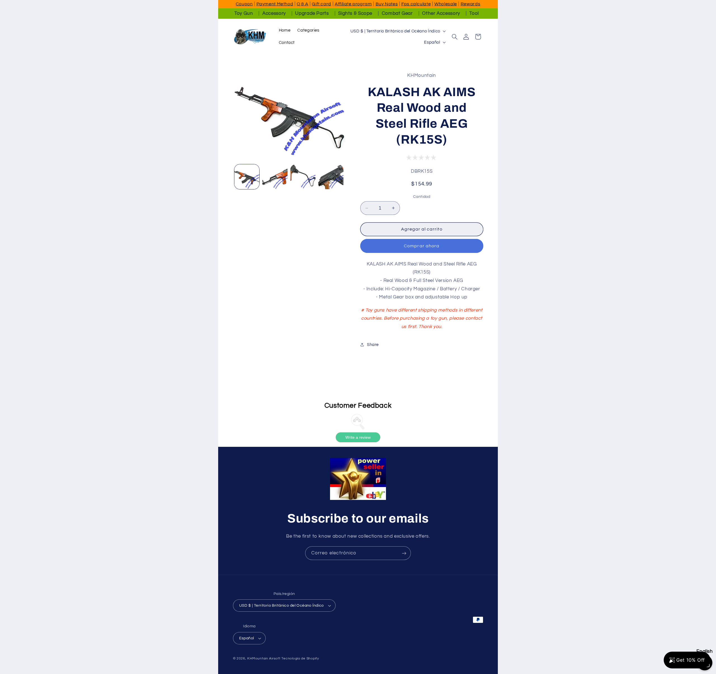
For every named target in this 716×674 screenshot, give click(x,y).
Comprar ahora (421, 246)
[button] (454, 36)
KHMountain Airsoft (263, 658)
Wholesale (445, 4)
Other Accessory (441, 13)
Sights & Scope (355, 13)
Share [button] (373, 345)
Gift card (321, 4)
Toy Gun (243, 13)
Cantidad (421, 197)
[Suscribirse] (404, 553)
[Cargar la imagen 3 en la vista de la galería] (302, 176)
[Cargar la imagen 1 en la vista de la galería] (247, 176)
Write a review (358, 437)
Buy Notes (387, 4)
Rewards (470, 4)
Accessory (274, 13)
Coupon (244, 4)
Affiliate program (353, 4)
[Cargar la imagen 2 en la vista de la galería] (275, 176)
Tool (474, 13)
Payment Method (274, 4)
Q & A (302, 4)
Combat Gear (397, 13)
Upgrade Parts (312, 13)
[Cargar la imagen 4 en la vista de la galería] (330, 176)
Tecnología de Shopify (300, 658)
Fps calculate (416, 4)
